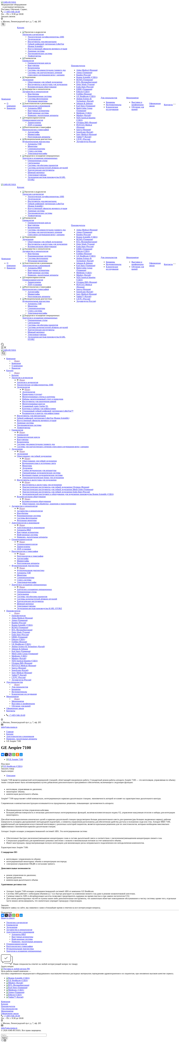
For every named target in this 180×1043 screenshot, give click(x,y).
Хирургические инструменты (41, 170)
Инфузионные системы (38, 113)
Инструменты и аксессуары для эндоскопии (47, 84)
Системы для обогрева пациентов (43, 165)
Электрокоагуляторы (37, 175)
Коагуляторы (33, 65)
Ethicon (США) (83, 91)
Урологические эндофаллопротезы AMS (46, 37)
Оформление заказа (10, 1013)
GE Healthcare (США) (86, 96)
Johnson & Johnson (84, 103)
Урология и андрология (33, 34)
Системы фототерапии (38, 99)
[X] (6, 754)
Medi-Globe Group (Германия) (84, 109)
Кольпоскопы (34, 68)
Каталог (20, 27)
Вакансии (11, 108)
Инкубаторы (33, 94)
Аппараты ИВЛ (35, 108)
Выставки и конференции (138, 103)
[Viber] (10, 754)
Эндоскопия (27, 80)
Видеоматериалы (113, 105)
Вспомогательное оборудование (42, 87)
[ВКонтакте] (2, 754)
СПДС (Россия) (83, 139)
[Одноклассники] (17, 754)
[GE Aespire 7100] (14, 759)
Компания (6, 99)
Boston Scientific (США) (87, 77)
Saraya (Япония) (83, 129)
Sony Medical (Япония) (86, 134)
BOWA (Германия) (84, 80)
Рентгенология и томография (35, 129)
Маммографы (34, 134)
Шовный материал (36, 172)
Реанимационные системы (40, 96)
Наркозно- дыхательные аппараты (43, 115)
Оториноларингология (32, 120)
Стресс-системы (35, 151)
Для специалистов (109, 98)
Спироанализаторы (36, 149)
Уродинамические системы (40, 53)
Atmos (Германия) (84, 72)
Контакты (168, 105)
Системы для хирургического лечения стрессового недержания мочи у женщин (46, 73)
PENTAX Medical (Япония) (84, 126)
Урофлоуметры (34, 56)
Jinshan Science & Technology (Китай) (85, 100)
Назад (17, 361)
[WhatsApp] (13, 754)
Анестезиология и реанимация (36, 106)
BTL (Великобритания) (86, 82)
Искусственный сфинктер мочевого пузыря (47, 49)
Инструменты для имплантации (42, 41)
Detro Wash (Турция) (85, 84)
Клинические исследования (112, 108)
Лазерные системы (36, 51)
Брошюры (110, 102)
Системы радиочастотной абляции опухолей (48, 168)
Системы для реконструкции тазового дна (47, 70)
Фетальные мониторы (37, 101)
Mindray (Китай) (83, 115)
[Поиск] (3, 24)
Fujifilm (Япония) (84, 94)
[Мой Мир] (21, 754)
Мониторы (32, 146)
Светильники (34, 163)
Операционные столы (37, 160)
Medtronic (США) (84, 113)
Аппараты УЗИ (35, 144)
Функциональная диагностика (36, 141)
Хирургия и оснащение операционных (39, 158)
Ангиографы (33, 132)
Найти (4, 1038)
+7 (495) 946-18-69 (11, 12)
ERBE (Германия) (84, 89)
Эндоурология (34, 39)
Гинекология (28, 60)
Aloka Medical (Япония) (87, 70)
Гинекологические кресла (39, 63)
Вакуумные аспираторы (38, 110)
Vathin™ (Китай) (83, 137)
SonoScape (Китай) (84, 132)
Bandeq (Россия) (83, 75)
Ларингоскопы (34, 122)
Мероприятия (132, 98)
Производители (78, 66)
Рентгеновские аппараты (39, 137)
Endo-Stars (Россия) (85, 87)
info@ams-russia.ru (9, 727)
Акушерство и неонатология (35, 91)
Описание (10, 775)
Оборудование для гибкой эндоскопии (45, 82)
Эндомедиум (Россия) (86, 141)
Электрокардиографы (37, 153)
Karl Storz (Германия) (85, 106)
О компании (11, 104)
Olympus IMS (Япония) (86, 122)
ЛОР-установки (35, 125)
